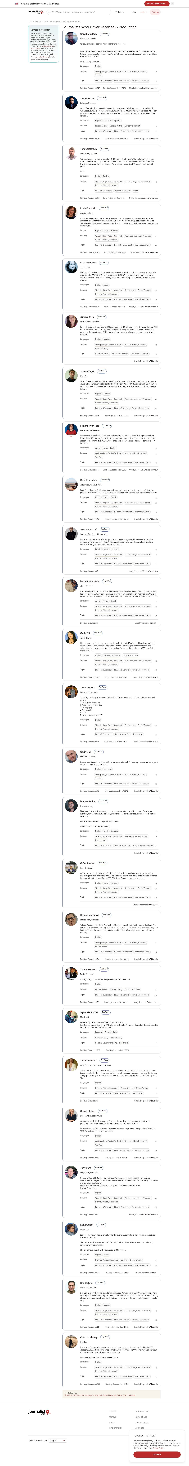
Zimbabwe (131, 1395)
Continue (157, 1455)
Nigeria (110, 1395)
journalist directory (42, 57)
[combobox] (79, 12)
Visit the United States (157, 4)
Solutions (120, 12)
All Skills (45, 21)
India (100, 1395)
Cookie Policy (158, 1448)
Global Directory (35, 21)
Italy (115, 1395)
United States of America (73, 1395)
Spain (125, 1395)
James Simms (35, 48)
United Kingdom (87, 1395)
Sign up (155, 12)
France (105, 1395)
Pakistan (119, 1395)
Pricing (133, 12)
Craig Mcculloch (47, 46)
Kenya (96, 1395)
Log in (143, 12)
